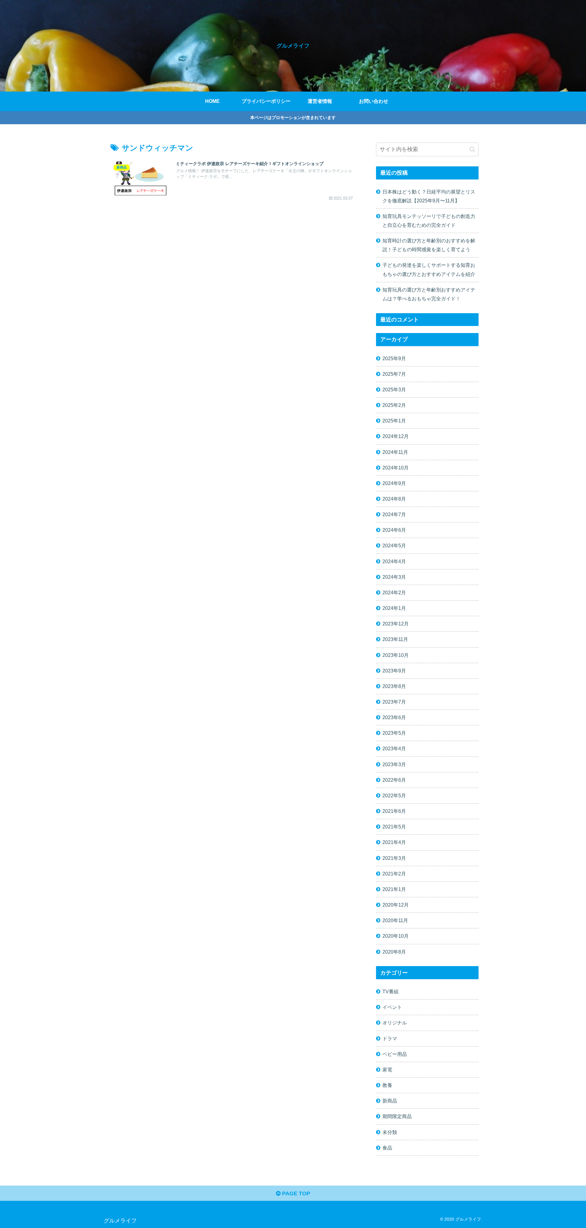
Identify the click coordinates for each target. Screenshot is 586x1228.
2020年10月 (395, 936)
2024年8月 (394, 499)
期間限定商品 (397, 1116)
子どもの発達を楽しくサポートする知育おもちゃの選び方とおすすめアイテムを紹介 (428, 269)
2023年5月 (394, 733)
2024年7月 (394, 514)
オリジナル (394, 1023)
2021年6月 (394, 811)
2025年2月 (394, 405)
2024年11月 (395, 452)
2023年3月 (394, 764)
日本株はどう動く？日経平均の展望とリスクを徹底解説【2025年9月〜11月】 (428, 196)
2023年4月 (394, 749)
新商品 (389, 1101)
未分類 (389, 1132)
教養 (387, 1085)
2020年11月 (395, 920)
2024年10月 (395, 467)
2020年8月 (394, 952)
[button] (472, 149)
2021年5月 (394, 827)
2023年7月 (394, 702)
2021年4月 (394, 842)
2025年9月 (394, 358)
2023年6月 (394, 717)
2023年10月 (395, 655)
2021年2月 (394, 873)
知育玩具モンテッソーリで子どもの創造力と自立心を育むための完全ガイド (428, 220)
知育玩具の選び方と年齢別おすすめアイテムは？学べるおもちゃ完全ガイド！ (428, 294)
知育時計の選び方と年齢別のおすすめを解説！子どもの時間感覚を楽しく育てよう (428, 245)
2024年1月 (394, 608)
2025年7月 (394, 374)
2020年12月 (395, 904)
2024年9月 (394, 483)
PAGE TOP (295, 1193)
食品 (387, 1147)
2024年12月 (395, 436)
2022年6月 (394, 780)
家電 (387, 1069)
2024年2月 (394, 592)
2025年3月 (394, 389)
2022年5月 (394, 795)
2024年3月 (394, 577)
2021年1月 (394, 889)
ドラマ (389, 1038)
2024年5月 (394, 546)
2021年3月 (394, 858)
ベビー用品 (394, 1054)
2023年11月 (395, 639)
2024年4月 (394, 561)
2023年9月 (394, 670)
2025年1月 (394, 421)
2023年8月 (394, 686)
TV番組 (390, 991)
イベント (392, 1007)
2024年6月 (394, 530)
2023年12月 (395, 624)
